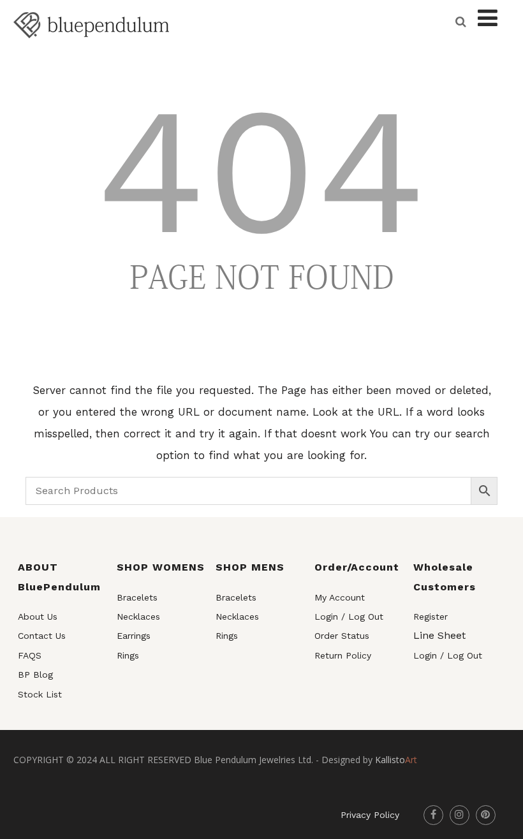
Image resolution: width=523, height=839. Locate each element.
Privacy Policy (370, 815)
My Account (339, 597)
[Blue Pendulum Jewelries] (91, 47)
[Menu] (487, 18)
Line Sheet (439, 635)
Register (430, 616)
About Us (37, 616)
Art (396, 760)
